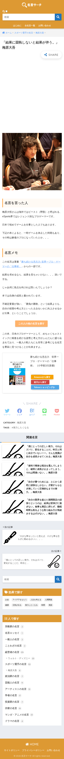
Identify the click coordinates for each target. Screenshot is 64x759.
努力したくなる (21, 427)
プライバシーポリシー (33, 750)
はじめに (17, 25)
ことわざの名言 (15, 645)
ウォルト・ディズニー (21, 658)
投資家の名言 (14, 701)
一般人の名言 (14, 639)
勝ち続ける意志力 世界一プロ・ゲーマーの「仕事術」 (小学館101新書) (44, 361)
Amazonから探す (42, 377)
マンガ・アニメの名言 (19, 714)
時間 (43, 605)
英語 (50, 605)
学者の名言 (13, 695)
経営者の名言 (14, 652)
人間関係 (48, 600)
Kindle (37, 372)
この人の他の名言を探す (31, 323)
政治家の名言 (14, 676)
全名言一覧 (30, 25)
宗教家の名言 (14, 626)
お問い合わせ (44, 25)
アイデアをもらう (20, 600)
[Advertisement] (32, 98)
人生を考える (36, 600)
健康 (7, 605)
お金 (7, 600)
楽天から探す (40, 382)
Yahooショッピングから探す (44, 387)
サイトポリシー (12, 750)
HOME (34, 744)
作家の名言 (13, 708)
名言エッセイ (13, 633)
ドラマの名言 (14, 721)
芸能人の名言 (14, 682)
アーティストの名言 (17, 689)
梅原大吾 (21, 422)
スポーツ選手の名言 (18, 664)
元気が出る (17, 605)
